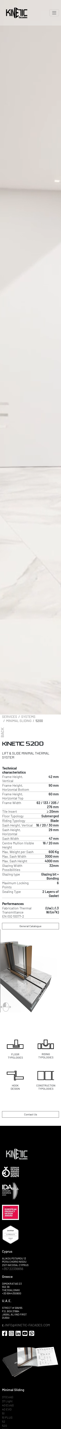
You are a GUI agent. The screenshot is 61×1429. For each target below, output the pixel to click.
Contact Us (30, 1114)
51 (3, 1413)
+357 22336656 (12, 1269)
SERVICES (9, 716)
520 (4, 1425)
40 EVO (7, 1409)
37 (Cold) (7, 1397)
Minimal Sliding (19, 721)
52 (3, 1421)
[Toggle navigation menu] (54, 12)
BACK (2, 732)
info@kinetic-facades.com (27, 1325)
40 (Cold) (7, 1405)
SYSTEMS (28, 716)
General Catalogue (30, 926)
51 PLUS (7, 1417)
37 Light (7, 1401)
